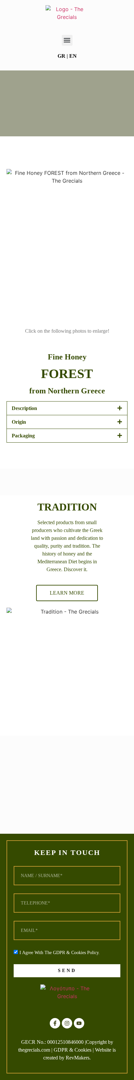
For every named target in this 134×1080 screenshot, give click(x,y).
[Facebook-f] (55, 1023)
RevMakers (77, 1057)
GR (61, 56)
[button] (67, 40)
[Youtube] (79, 1023)
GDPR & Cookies (72, 1050)
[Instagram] (67, 1023)
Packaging (23, 435)
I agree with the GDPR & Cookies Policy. (60, 952)
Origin (19, 422)
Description (24, 408)
